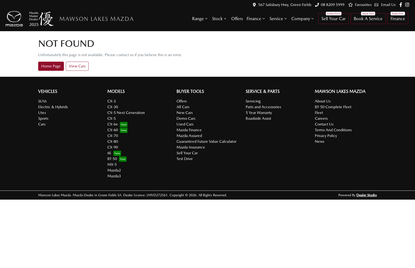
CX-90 (112, 147)
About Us (322, 101)
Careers (321, 118)
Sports (43, 118)
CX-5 (111, 118)
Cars (41, 124)
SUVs (42, 101)
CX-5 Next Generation (126, 112)
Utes (42, 112)
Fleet (319, 112)
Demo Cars (186, 118)
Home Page (51, 66)
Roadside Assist (258, 118)
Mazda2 (114, 170)
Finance (254, 18)
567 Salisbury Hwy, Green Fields (284, 4)
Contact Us (324, 124)
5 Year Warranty (259, 112)
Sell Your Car (333, 18)
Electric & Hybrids (53, 107)
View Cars (77, 66)
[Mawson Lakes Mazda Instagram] (408, 4)
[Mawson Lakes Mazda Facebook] (401, 4)
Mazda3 (114, 176)
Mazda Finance (189, 130)
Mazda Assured (189, 135)
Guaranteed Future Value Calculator (206, 141)
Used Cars (185, 124)
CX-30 (112, 107)
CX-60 (112, 130)
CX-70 (112, 135)
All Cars (183, 107)
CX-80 (112, 141)
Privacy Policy (326, 135)
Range (198, 18)
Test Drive (185, 158)
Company (300, 18)
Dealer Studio (366, 195)
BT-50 (112, 158)
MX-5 (112, 164)
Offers (237, 18)
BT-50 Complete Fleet (333, 107)
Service (276, 18)
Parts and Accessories (263, 107)
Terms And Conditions (333, 130)
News (319, 141)
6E (109, 153)
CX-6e (112, 124)
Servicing (253, 101)
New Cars (185, 112)
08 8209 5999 (332, 4)
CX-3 (111, 101)
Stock (217, 18)
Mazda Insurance (191, 147)
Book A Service (368, 18)
